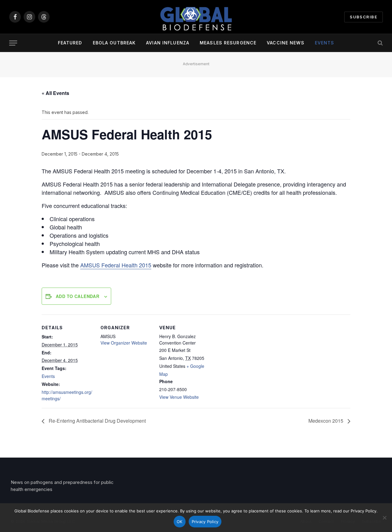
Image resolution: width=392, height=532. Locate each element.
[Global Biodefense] (196, 17)
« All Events (55, 92)
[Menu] (13, 43)
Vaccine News (285, 42)
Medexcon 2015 (326, 420)
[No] (384, 518)
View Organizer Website (123, 343)
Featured (70, 42)
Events (324, 42)
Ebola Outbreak (114, 42)
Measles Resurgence (228, 42)
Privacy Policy (205, 521)
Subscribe (363, 16)
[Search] (379, 43)
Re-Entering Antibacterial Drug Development (96, 420)
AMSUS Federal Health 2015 (115, 265)
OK (180, 521)
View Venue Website (179, 397)
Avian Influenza (167, 42)
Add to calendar (77, 296)
